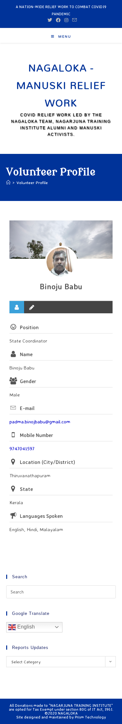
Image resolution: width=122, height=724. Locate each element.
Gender (28, 381)
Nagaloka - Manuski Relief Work (61, 85)
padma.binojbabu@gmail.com (39, 421)
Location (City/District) (47, 462)
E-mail (27, 408)
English (25, 627)
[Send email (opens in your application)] (73, 20)
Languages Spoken (41, 516)
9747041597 (21, 448)
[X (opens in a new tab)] (50, 20)
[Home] (8, 182)
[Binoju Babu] (61, 262)
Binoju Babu (61, 286)
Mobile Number (36, 435)
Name (26, 354)
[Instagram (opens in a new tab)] (66, 20)
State (26, 489)
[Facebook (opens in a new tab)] (58, 20)
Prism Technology (90, 717)
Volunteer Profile (32, 182)
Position (29, 327)
